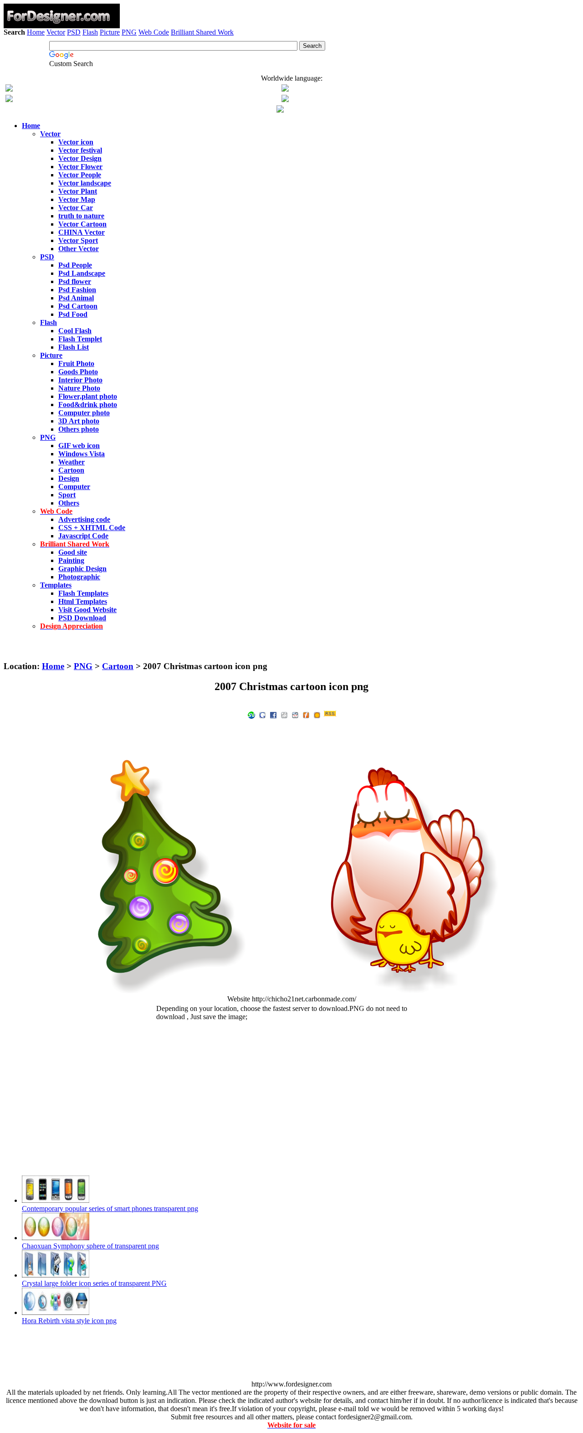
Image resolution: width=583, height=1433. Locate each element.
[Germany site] (285, 99)
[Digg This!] (284, 714)
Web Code (153, 32)
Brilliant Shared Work (202, 32)
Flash (90, 32)
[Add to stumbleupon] (251, 714)
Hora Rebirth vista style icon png (69, 1321)
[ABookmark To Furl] (306, 714)
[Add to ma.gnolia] (317, 714)
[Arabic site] (280, 110)
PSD (74, 32)
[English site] (9, 89)
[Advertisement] (291, 62)
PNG (129, 32)
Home (36, 32)
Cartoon (117, 666)
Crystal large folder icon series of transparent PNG (94, 1283)
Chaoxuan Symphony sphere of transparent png (90, 1246)
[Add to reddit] (295, 714)
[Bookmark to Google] (262, 714)
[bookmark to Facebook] (273, 714)
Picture (110, 32)
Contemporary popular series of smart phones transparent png (110, 1208)
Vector (55, 32)
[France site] (9, 99)
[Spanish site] (285, 89)
